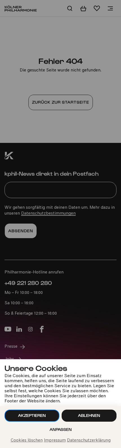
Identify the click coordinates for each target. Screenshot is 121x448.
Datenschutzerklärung (89, 440)
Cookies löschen (27, 440)
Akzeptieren (32, 415)
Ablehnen (89, 415)
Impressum (55, 440)
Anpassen (61, 429)
